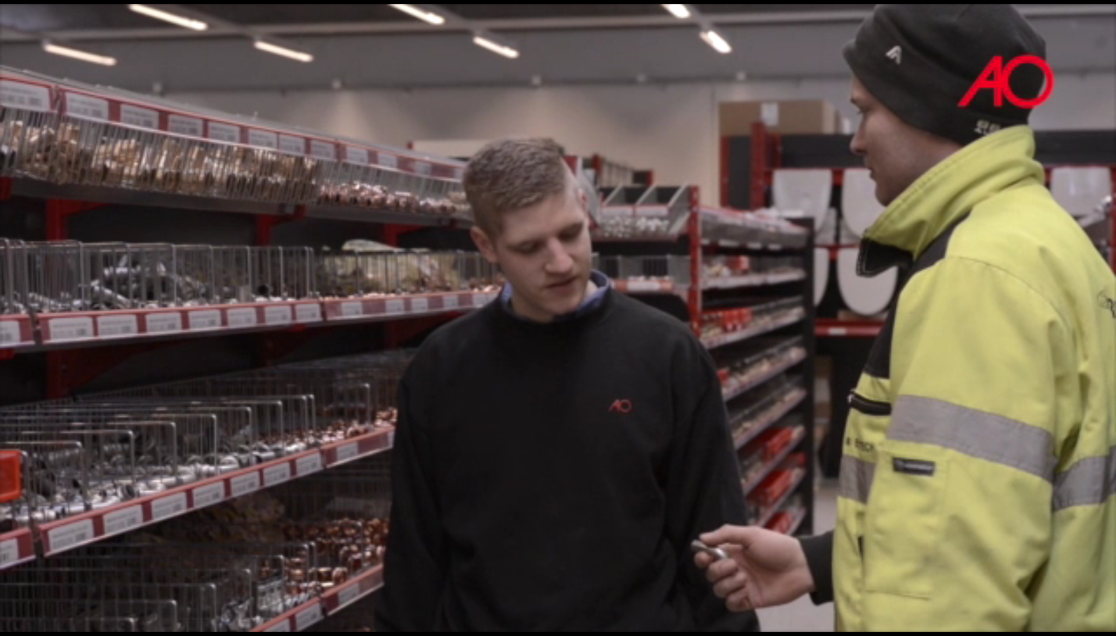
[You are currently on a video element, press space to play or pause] (558, 318)
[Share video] (1102, 13)
